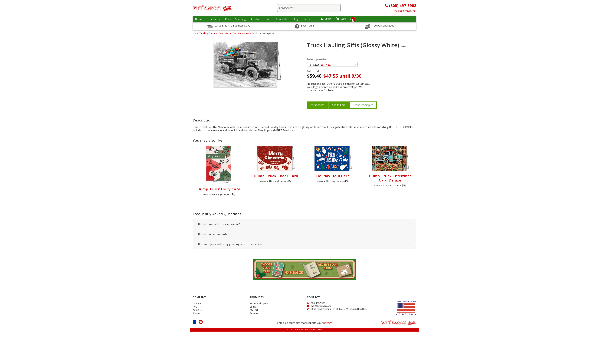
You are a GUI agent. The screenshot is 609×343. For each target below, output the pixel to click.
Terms (307, 19)
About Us (281, 19)
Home (198, 19)
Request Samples (363, 105)
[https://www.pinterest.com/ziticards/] (352, 20)
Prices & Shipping (235, 19)
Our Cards (214, 19)
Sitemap (197, 313)
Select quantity (317, 59)
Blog (295, 19)
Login (328, 18)
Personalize (317, 105)
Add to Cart (338, 105)
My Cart (254, 309)
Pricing (217, 194)
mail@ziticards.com (405, 11)
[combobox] (332, 64)
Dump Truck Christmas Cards (240, 33)
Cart (343, 18)
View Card (208, 194)
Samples (226, 194)
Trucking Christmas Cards (212, 33)
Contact (255, 19)
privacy (327, 323)
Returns (254, 313)
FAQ (268, 19)
